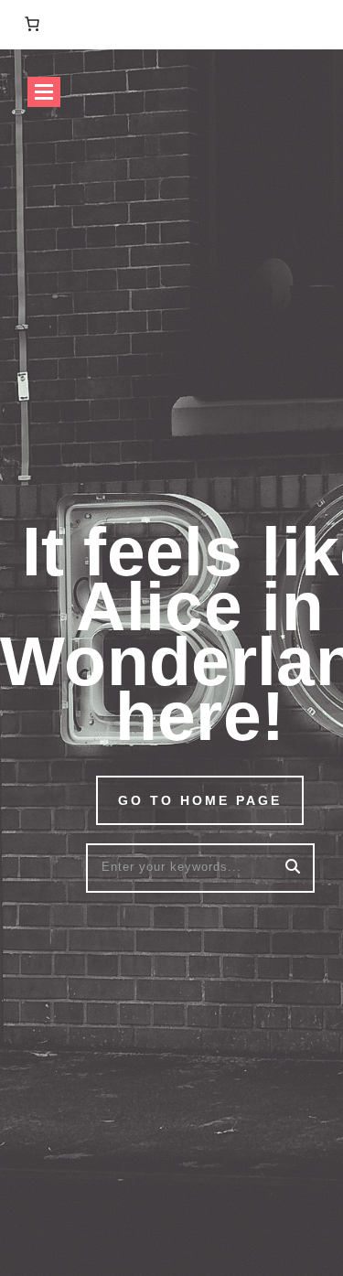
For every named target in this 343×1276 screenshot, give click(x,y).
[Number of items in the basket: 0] (32, 23)
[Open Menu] (43, 92)
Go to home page (200, 800)
